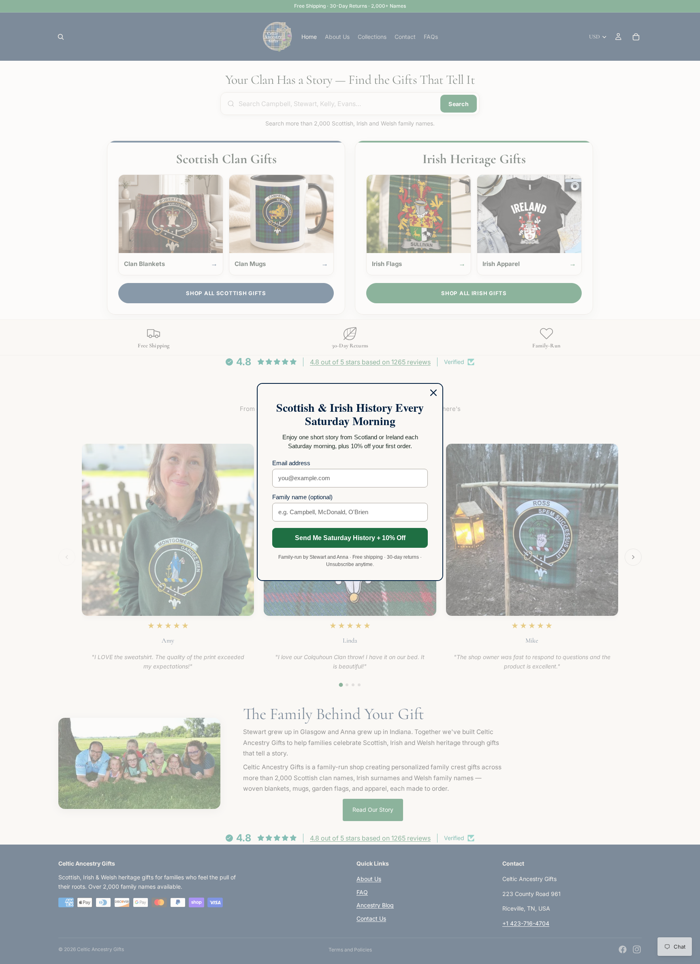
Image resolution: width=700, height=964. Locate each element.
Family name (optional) (302, 497)
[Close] (433, 392)
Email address (291, 463)
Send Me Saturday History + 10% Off (350, 537)
